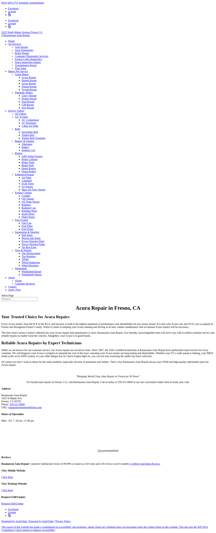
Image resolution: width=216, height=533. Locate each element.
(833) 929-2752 (9, 2)
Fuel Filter (27, 226)
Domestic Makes (24, 92)
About (11, 277)
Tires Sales (20, 68)
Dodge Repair (29, 98)
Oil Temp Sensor (31, 201)
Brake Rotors (29, 168)
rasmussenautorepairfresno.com (25, 407)
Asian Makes (22, 74)
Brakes (18, 153)
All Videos (20, 113)
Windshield (21, 268)
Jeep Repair (28, 107)
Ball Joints (27, 235)
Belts (17, 129)
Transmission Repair (26, 65)
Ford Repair (28, 101)
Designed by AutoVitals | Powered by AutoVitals (27, 521)
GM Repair (28, 104)
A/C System (21, 116)
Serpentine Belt (30, 132)
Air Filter (26, 177)
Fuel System (21, 220)
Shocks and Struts (31, 238)
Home (11, 41)
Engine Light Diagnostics (28, 59)
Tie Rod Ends (29, 247)
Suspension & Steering (27, 232)
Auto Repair (21, 47)
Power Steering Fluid (33, 241)
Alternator (27, 144)
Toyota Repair (29, 89)
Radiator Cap (29, 207)
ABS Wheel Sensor (32, 156)
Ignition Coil (28, 150)
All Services (14, 44)
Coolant (26, 195)
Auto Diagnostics (24, 50)
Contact (12, 286)
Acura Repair (29, 77)
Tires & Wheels (23, 250)
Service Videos (16, 110)
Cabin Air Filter (30, 126)
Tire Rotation (29, 256)
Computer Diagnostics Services (31, 56)
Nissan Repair (29, 86)
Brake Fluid (28, 162)
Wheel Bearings (30, 265)
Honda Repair (29, 80)
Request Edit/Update (12, 503)
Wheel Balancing (31, 262)
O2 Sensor (27, 186)
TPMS (25, 259)
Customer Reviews (25, 283)
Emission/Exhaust (24, 174)
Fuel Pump (27, 229)
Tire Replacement (31, 253)
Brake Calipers (29, 159)
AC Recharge (29, 122)
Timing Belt (28, 135)
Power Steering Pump (33, 244)
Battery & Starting (24, 141)
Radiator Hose (29, 210)
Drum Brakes (29, 171)
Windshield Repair (31, 271)
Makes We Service (18, 71)
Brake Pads (28, 165)
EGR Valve (28, 183)
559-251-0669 (17, 404)
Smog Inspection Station (28, 62)
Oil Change (28, 198)
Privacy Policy (63, 521)
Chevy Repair (29, 95)
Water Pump (28, 217)
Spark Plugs (28, 213)
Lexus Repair (29, 83)
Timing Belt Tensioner (33, 138)
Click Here (7, 477)
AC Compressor (30, 119)
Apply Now (14, 289)
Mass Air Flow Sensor (33, 189)
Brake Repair (22, 53)
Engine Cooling (23, 192)
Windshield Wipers (32, 274)
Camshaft (27, 180)
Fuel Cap (26, 223)
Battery (25, 147)
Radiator (26, 204)
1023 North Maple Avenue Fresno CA (21, 32)
